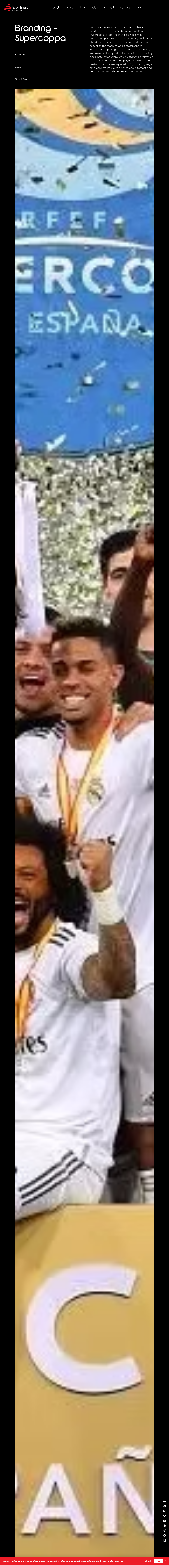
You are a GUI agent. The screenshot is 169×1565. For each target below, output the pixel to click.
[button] (82, 7)
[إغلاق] (165, 1561)
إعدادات (148, 1560)
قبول (158, 1560)
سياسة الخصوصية (10, 1560)
